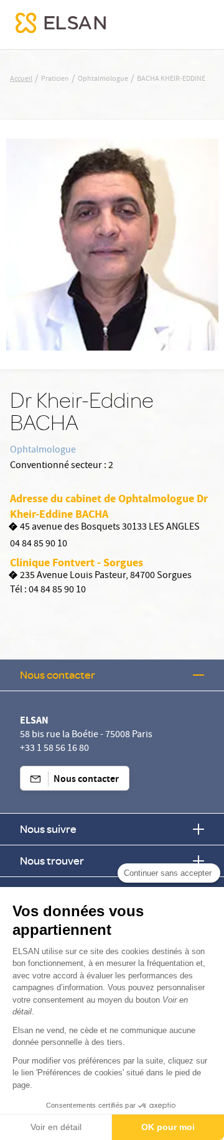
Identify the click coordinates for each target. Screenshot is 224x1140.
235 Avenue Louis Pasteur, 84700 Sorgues (106, 576)
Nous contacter (57, 675)
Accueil (21, 80)
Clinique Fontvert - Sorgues (76, 562)
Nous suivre (48, 829)
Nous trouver (52, 860)
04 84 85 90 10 (38, 544)
